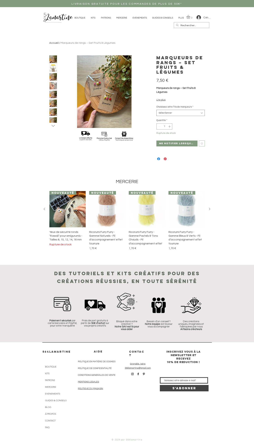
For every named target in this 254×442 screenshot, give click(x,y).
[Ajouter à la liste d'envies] (202, 144)
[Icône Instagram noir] (132, 374)
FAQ (47, 427)
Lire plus (161, 100)
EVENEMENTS (52, 393)
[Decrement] (159, 126)
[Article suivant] (210, 209)
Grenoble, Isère (137, 364)
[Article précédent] (44, 209)
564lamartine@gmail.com (138, 368)
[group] (127, 220)
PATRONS (50, 380)
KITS (47, 373)
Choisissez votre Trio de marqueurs (174, 107)
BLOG (48, 407)
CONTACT (50, 420)
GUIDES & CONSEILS (53, 400)
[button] (190, 17)
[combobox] (180, 113)
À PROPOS (50, 414)
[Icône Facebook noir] (138, 374)
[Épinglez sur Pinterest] (165, 159)
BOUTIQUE (51, 366)
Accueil (54, 42)
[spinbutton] (164, 126)
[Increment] (170, 126)
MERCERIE (50, 387)
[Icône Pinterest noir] (143, 374)
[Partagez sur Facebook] (159, 159)
